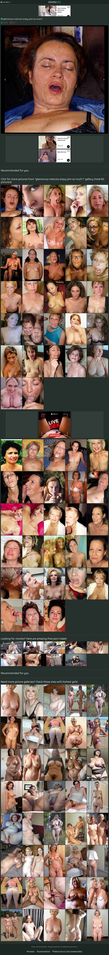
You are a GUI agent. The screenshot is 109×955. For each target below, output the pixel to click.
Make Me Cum (61, 152)
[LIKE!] (2, 22)
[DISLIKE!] (11, 22)
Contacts (31, 951)
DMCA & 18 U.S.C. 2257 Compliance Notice (68, 951)
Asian (54, 2)
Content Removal (44, 951)
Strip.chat (60, 15)
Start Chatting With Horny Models (61, 10)
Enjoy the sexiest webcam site (62, 139)
